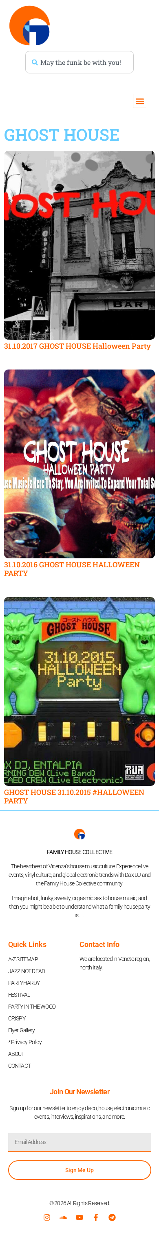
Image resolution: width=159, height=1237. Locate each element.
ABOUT (16, 1054)
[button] (140, 101)
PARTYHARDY (24, 983)
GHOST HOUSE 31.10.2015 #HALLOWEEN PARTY (74, 796)
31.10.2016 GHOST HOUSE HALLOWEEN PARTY (72, 569)
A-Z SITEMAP (23, 959)
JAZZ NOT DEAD (26, 971)
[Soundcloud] (63, 1217)
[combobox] (79, 62)
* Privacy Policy (25, 1042)
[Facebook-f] (95, 1217)
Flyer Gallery (21, 1030)
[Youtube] (79, 1217)
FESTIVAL (19, 994)
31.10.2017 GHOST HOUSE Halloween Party (77, 346)
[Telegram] (112, 1217)
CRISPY (16, 1018)
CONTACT (19, 1065)
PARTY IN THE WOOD (31, 1006)
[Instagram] (47, 1217)
